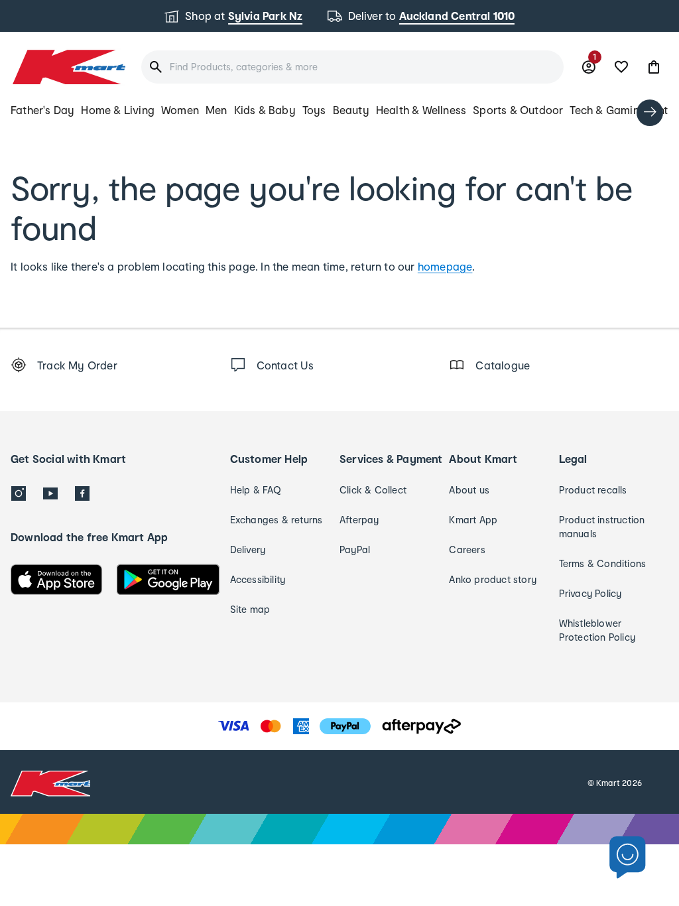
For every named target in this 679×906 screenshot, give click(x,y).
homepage (445, 266)
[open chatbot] (627, 857)
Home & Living (117, 109)
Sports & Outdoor (518, 109)
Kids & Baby (265, 109)
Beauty (351, 109)
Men (216, 109)
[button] (653, 67)
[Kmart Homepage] (68, 67)
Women (180, 109)
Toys (314, 109)
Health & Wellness (421, 109)
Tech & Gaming (608, 109)
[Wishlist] (621, 67)
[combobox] (352, 67)
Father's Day (42, 109)
